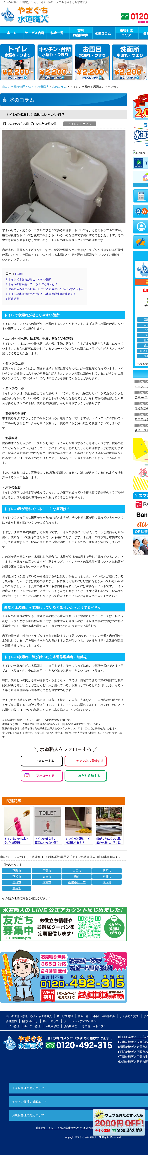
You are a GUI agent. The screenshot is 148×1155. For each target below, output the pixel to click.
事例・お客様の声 (80, 32)
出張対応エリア (126, 32)
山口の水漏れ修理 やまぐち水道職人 (25, 86)
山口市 (77, 870)
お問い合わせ (30, 1021)
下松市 (17, 876)
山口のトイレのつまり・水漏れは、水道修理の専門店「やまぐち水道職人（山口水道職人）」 (60, 856)
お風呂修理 (52, 1026)
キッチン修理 (32, 1026)
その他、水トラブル (94, 1026)
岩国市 (47, 876)
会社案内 (11, 1021)
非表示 (18, 273)
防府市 (107, 870)
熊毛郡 (17, 888)
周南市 (47, 882)
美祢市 (17, 882)
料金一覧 (57, 32)
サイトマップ (51, 1021)
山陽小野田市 (77, 882)
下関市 (17, 870)
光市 (77, 876)
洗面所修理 (70, 1026)
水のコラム (103, 32)
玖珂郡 (107, 882)
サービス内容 (34, 32)
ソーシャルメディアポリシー (81, 1021)
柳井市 (107, 876)
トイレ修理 (12, 1026)
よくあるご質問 (129, 1016)
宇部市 (47, 870)
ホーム (11, 32)
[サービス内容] (27, 32)
